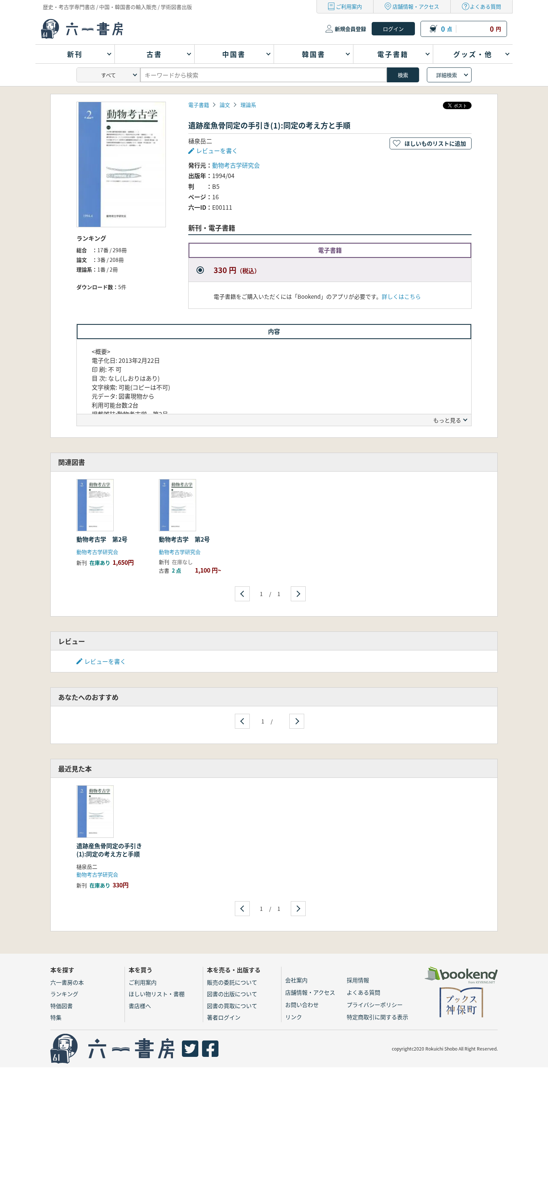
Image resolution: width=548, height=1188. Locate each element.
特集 (56, 1017)
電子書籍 (198, 104)
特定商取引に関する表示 (377, 1017)
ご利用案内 (349, 6)
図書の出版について (232, 994)
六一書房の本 (67, 982)
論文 (225, 104)
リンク (293, 1017)
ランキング (64, 994)
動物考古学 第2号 (101, 539)
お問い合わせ (302, 1004)
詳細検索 (446, 75)
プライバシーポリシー (375, 1004)
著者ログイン (223, 1017)
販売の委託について (232, 982)
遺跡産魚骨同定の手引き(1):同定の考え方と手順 (109, 849)
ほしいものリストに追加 (435, 143)
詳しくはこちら (401, 296)
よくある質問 (485, 6)
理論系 (248, 104)
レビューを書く (105, 661)
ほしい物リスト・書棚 (157, 994)
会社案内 (296, 980)
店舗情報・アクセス (416, 6)
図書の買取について (232, 1006)
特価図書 (61, 1006)
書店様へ (140, 1006)
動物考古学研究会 (236, 165)
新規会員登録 (350, 28)
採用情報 (358, 980)
